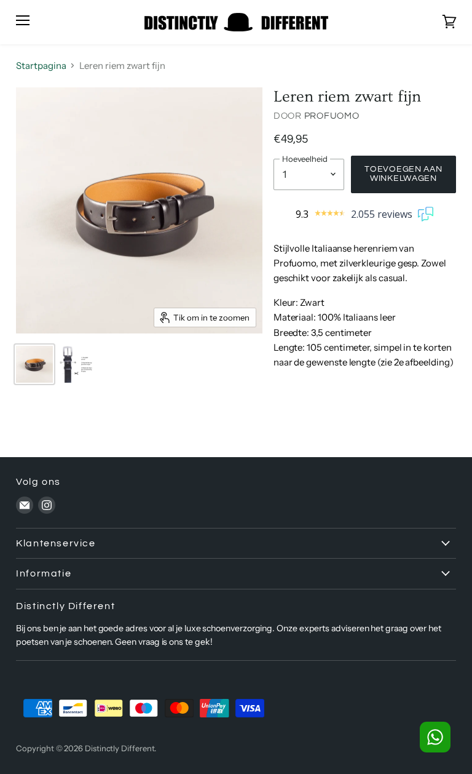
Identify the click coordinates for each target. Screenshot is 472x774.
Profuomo (332, 116)
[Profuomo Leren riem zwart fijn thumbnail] (34, 364)
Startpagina (41, 65)
